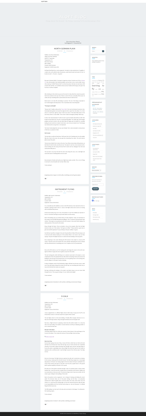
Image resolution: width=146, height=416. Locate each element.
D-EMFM (98, 83)
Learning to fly (96, 130)
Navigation (95, 133)
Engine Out (95, 154)
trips (102, 94)
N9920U (103, 89)
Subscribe (95, 188)
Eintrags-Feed (95, 214)
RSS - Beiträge (96, 200)
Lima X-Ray (64, 109)
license (96, 89)
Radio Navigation (95, 94)
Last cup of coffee (96, 151)
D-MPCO (103, 83)
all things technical (94, 80)
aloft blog (44, 1)
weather (93, 95)
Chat (94, 128)
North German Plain (64, 49)
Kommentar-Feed (96, 217)
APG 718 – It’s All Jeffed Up (98, 111)
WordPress (76, 413)
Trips (94, 137)
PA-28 (96, 91)
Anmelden (95, 212)
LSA (99, 89)
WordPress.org (96, 219)
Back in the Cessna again (97, 156)
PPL (102, 92)
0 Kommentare (69, 50)
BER (97, 80)
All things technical (96, 123)
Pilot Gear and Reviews (97, 135)
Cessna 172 (101, 80)
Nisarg (84, 413)
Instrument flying (64, 189)
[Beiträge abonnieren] (93, 200)
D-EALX (64, 296)
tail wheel (99, 94)
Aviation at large (96, 126)
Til (64, 50)
